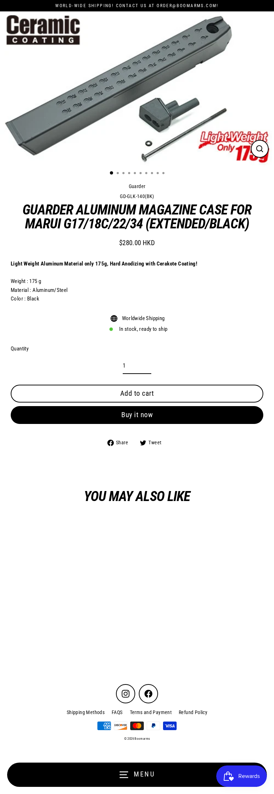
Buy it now (137, 414)
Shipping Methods (86, 712)
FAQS (117, 712)
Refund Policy (193, 712)
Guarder (137, 186)
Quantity (20, 348)
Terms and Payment (151, 712)
